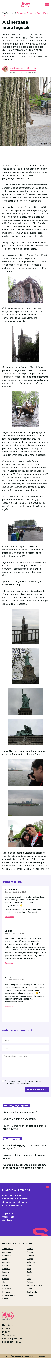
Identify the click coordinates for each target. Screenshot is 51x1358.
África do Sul (7, 1248)
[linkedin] (33, 66)
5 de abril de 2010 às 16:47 (15, 933)
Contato (6, 1328)
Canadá (5, 1278)
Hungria (30, 1258)
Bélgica (5, 1272)
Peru (29, 1278)
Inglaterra (31, 1262)
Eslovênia (6, 1288)
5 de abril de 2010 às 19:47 (15, 980)
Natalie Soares (16, 68)
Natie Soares (8, 1325)
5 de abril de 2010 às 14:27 (15, 892)
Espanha (6, 1292)
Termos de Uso (9, 1335)
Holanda (30, 1255)
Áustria (5, 1265)
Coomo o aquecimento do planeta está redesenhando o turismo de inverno (25, 1166)
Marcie (8, 977)
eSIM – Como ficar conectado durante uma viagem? (24, 1127)
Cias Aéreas (7, 1220)
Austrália (6, 1262)
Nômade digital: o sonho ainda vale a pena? (24, 1156)
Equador (6, 1285)
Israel (29, 1265)
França (30, 1252)
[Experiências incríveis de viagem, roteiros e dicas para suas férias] (25, 5)
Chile (4, 1282)
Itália (29, 1268)
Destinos (21, 13)
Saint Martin (32, 1292)
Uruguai (30, 1295)
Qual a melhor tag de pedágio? (20, 1112)
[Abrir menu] (47, 5)
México (30, 1275)
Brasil (4, 1275)
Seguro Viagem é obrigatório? (19, 1118)
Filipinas (30, 1248)
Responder (9, 917)
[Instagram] (26, 66)
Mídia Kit (6, 1332)
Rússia (29, 1288)
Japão (29, 1272)
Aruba (4, 1258)
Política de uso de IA (11, 1342)
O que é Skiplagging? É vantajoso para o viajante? (24, 1147)
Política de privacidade (12, 1338)
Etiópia (5, 1298)
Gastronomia (8, 1217)
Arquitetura (7, 1213)
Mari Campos (11, 889)
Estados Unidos (34, 13)
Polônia (30, 1282)
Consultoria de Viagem (12, 1205)
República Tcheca (34, 1285)
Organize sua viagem (11, 1195)
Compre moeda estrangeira (14, 1202)
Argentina (6, 1255)
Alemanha (6, 1252)
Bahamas (6, 1268)
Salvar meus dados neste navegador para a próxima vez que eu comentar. (24, 1082)
